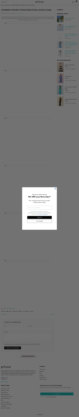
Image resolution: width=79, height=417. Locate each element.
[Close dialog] (55, 188)
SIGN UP (39, 217)
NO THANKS (39, 221)
